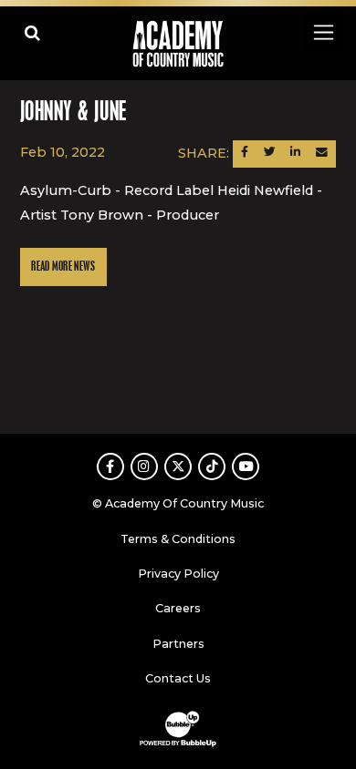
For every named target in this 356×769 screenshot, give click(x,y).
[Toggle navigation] (322, 32)
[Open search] (32, 32)
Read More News (63, 266)
